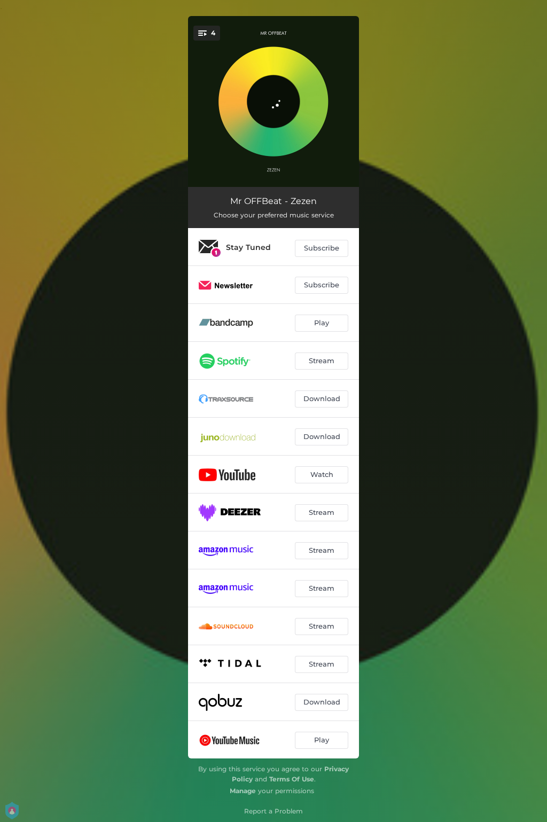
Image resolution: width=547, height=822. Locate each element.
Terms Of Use (291, 779)
